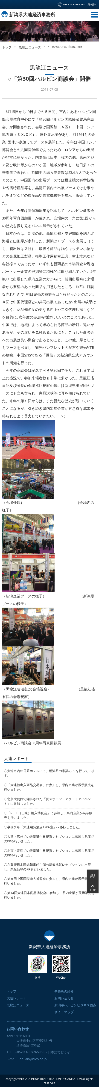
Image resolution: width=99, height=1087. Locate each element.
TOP (93, 890)
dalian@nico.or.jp (33, 1059)
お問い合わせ (64, 998)
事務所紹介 (6, 281)
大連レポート (16, 998)
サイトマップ (64, 1012)
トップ (6, 100)
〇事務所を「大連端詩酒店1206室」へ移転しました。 (43, 827)
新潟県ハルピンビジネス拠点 (75, 1005)
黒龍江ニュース (6, 217)
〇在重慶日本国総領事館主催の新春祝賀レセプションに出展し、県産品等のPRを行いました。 (47, 866)
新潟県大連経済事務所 (31, 14)
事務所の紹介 (64, 991)
